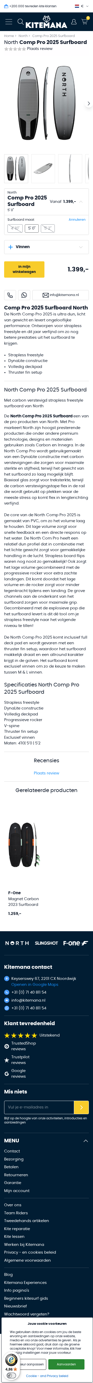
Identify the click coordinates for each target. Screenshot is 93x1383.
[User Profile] (74, 21)
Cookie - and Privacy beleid (47, 1376)
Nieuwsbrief (15, 1306)
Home (9, 36)
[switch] (11, 1375)
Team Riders (16, 1213)
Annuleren (77, 219)
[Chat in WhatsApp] (24, 295)
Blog (8, 1275)
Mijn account (16, 1191)
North (23, 36)
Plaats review (39, 49)
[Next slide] (89, 103)
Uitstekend (50, 1035)
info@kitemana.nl (28, 1000)
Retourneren (16, 1175)
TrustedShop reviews (23, 1046)
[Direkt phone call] (10, 295)
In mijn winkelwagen (24, 269)
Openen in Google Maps (34, 985)
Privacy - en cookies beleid (30, 1252)
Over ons (12, 1205)
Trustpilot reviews (20, 1060)
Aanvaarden (66, 1364)
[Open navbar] (8, 21)
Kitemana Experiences (25, 1283)
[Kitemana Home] (46, 22)
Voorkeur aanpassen (28, 1364)
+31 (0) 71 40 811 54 (28, 992)
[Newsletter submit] (81, 1107)
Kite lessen (14, 1237)
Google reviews (18, 1074)
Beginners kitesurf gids (26, 1298)
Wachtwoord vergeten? (26, 1314)
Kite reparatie (17, 1229)
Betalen (11, 1167)
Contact (12, 1151)
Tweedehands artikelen (26, 1221)
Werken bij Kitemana (24, 1245)
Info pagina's (16, 1290)
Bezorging (14, 1159)
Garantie (12, 1183)
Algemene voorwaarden (27, 1260)
